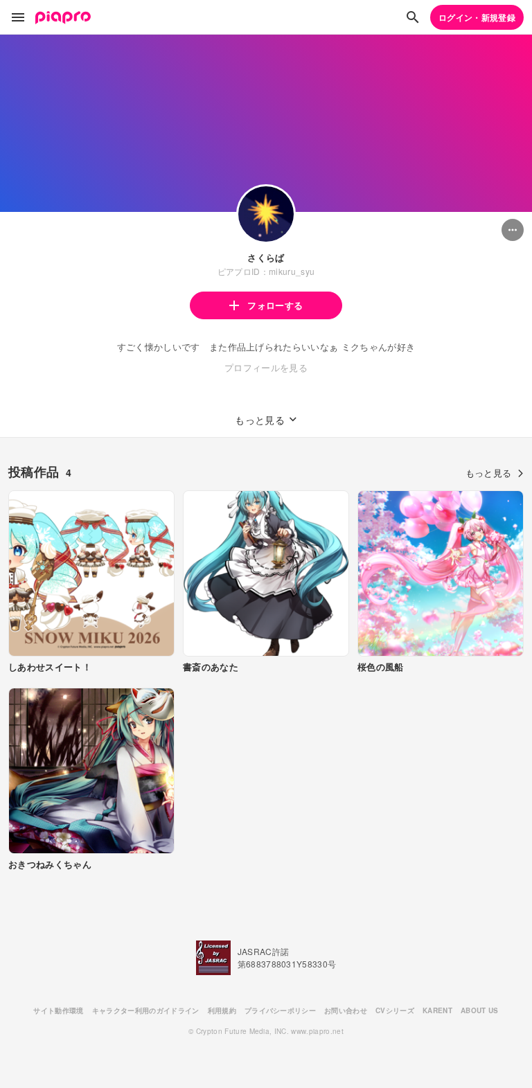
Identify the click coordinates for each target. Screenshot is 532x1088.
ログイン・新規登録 (476, 17)
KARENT (437, 1010)
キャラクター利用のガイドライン (146, 1010)
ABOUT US (480, 1010)
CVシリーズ (394, 1010)
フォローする (275, 305)
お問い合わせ (345, 1010)
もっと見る (489, 472)
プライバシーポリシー (280, 1010)
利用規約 (222, 1010)
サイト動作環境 (58, 1010)
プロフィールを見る (266, 367)
